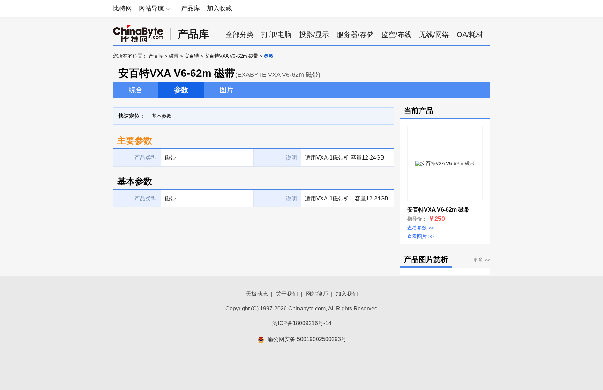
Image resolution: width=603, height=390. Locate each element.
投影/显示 (314, 34)
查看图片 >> (420, 236)
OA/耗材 (470, 34)
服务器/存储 (355, 34)
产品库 (190, 8)
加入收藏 (219, 8)
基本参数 (161, 116)
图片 (226, 90)
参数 (181, 90)
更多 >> (481, 260)
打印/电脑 (276, 34)
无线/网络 (434, 34)
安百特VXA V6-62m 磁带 (231, 56)
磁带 (174, 56)
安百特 (191, 56)
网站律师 (317, 294)
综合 (136, 90)
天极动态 (257, 294)
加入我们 (347, 294)
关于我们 (287, 294)
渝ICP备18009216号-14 (302, 323)
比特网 (122, 8)
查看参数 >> (420, 227)
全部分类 (240, 34)
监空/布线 (396, 34)
